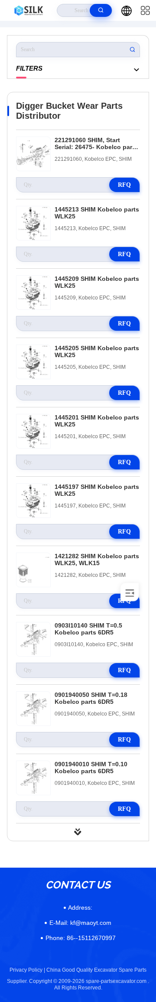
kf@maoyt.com (80, 922)
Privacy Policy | (27, 970)
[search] (101, 10)
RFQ (124, 185)
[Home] (29, 10)
